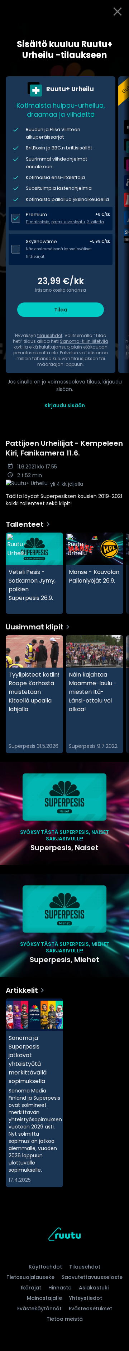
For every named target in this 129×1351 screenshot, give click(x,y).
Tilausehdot (84, 1266)
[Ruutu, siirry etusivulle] (64, 1235)
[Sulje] (117, 11)
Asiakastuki (94, 1287)
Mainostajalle (44, 1298)
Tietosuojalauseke (30, 1277)
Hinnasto (60, 1287)
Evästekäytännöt (39, 1308)
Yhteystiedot (85, 1298)
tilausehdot (49, 335)
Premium (36, 214)
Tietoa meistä (65, 1319)
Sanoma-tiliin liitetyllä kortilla (61, 344)
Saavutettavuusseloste (92, 1277)
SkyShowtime (41, 241)
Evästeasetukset (90, 1308)
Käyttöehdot (45, 1266)
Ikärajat (31, 1287)
